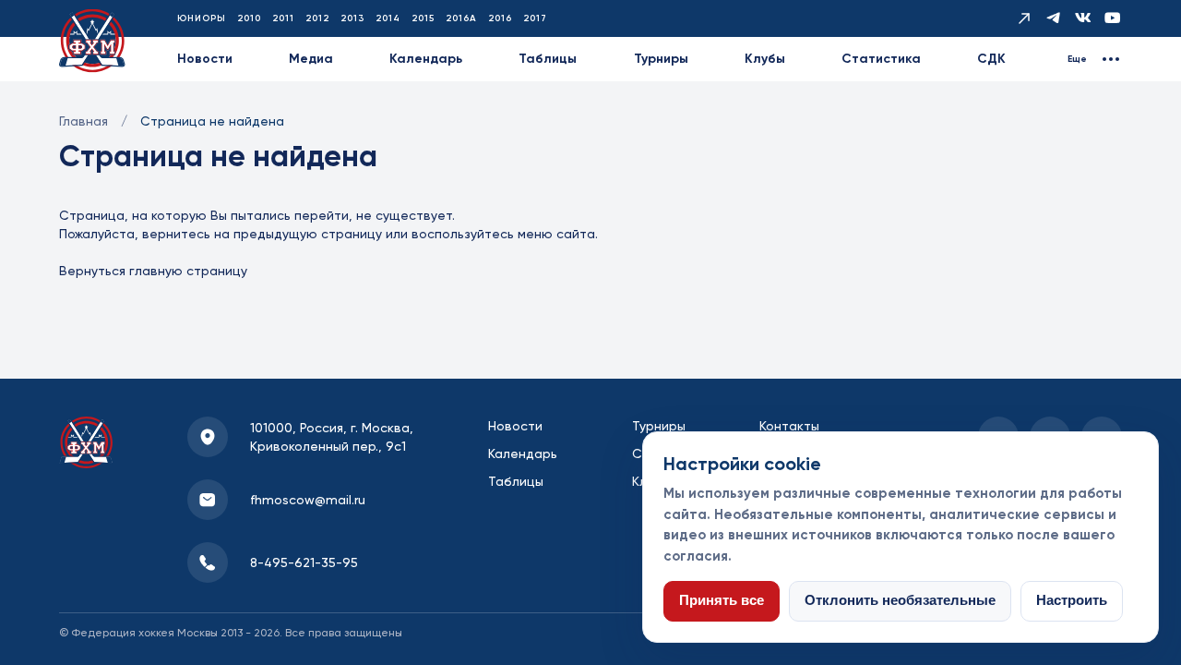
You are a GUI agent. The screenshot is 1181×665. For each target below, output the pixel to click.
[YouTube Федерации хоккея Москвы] (1112, 18)
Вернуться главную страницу (153, 270)
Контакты (789, 425)
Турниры (661, 58)
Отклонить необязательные (900, 600)
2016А (461, 18)
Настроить (1071, 600)
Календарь (425, 58)
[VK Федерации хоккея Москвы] (1083, 18)
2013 (352, 18)
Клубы (765, 58)
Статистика (881, 58)
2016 (500, 18)
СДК (991, 58)
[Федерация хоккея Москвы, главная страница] (92, 41)
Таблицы (548, 58)
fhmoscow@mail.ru (307, 499)
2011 (283, 18)
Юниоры (201, 18)
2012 (317, 18)
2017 (535, 18)
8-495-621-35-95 (304, 562)
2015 (423, 18)
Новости (205, 58)
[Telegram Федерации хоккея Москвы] (1053, 18)
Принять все (721, 600)
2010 (249, 18)
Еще (1077, 59)
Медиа (311, 58)
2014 (388, 18)
